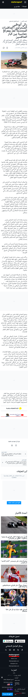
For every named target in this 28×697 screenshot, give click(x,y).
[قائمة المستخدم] (3, 2)
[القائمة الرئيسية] (25, 2)
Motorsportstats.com (14, 666)
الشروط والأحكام (21, 689)
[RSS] (5, 649)
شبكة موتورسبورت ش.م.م (15, 693)
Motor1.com (14, 659)
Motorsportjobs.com (14, 661)
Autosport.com (14, 664)
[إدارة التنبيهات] (12, 445)
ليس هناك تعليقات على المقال (14, 476)
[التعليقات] (3, 47)
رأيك (14, 673)
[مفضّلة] (7, 47)
